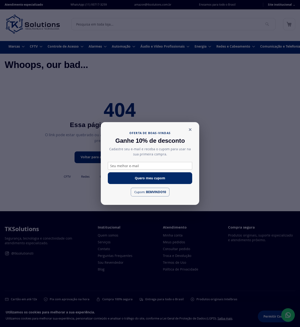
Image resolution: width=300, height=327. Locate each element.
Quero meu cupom (150, 178)
